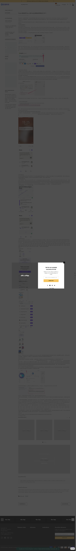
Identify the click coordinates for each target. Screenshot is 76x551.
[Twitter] (54, 285)
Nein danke (51, 288)
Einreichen (51, 280)
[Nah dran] (64, 262)
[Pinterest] (52, 285)
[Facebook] (47, 285)
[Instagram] (50, 285)
